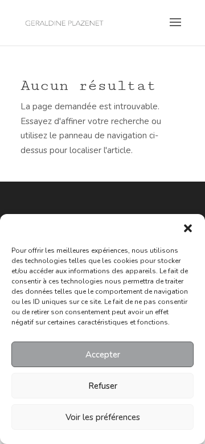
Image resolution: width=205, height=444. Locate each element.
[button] (188, 228)
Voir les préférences (102, 417)
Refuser (102, 386)
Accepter (102, 354)
